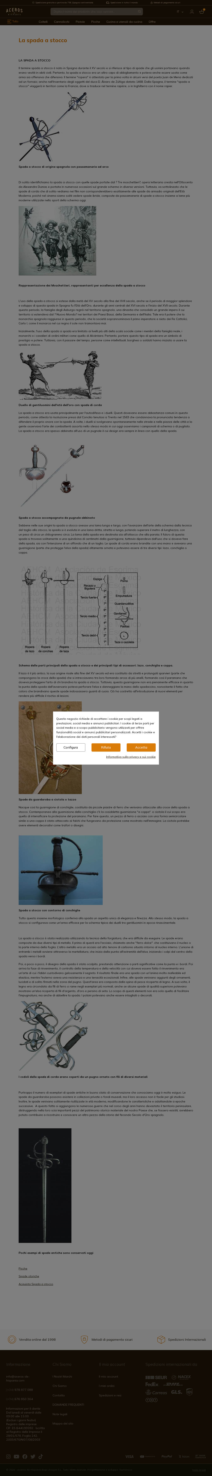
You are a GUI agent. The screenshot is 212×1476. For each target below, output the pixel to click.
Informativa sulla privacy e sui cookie (131, 756)
